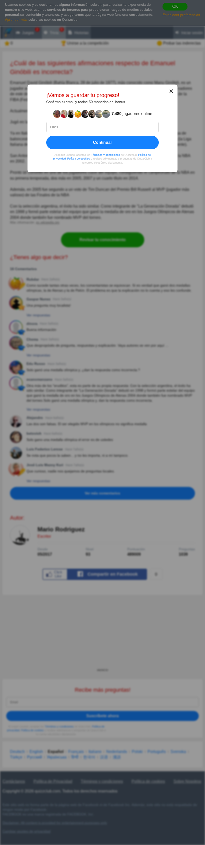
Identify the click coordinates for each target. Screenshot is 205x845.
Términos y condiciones (105, 154)
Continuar (102, 142)
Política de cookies (78, 158)
